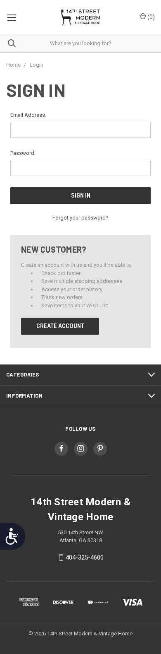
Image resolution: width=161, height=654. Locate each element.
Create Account (60, 326)
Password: (23, 153)
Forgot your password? (80, 218)
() (150, 17)
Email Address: (28, 115)
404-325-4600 (85, 557)
